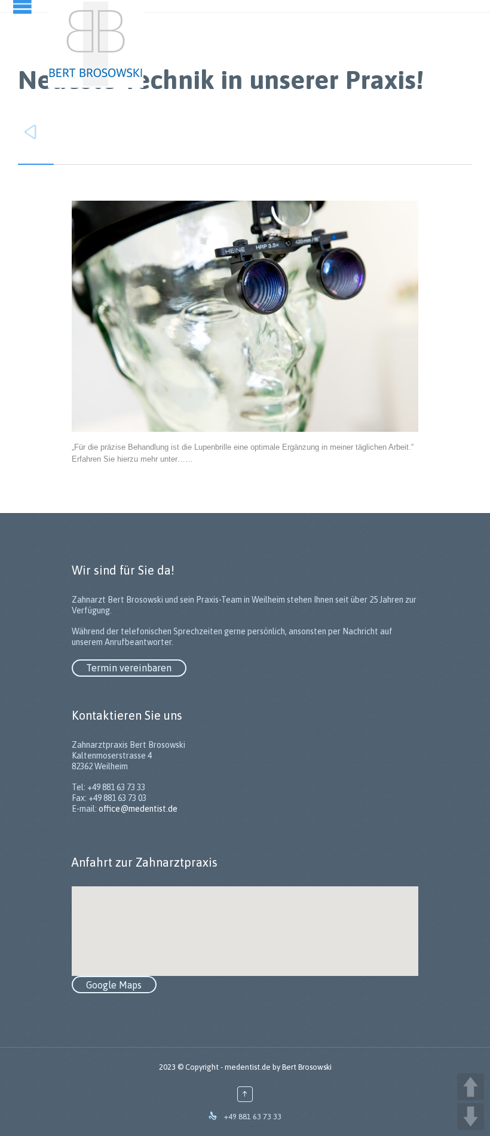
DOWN (470, 1116)
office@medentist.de (138, 808)
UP (470, 1086)
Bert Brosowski (307, 1067)
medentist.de (248, 1067)
